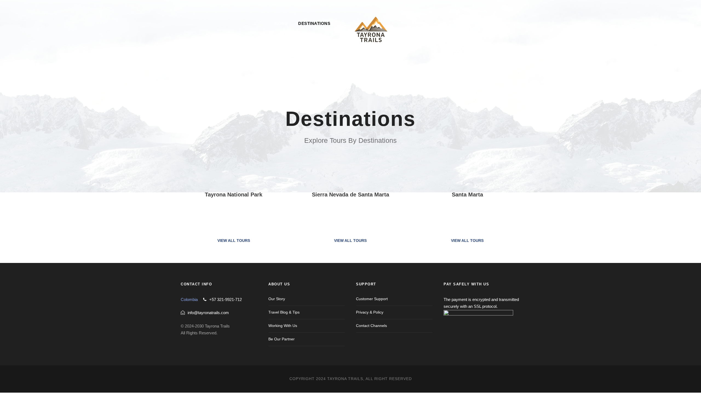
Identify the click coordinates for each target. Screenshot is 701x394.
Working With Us (282, 325)
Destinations (314, 23)
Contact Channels (371, 325)
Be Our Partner (281, 339)
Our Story (276, 299)
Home (281, 23)
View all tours (233, 240)
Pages (418, 23)
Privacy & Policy (369, 312)
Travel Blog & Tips (284, 312)
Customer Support (372, 299)
